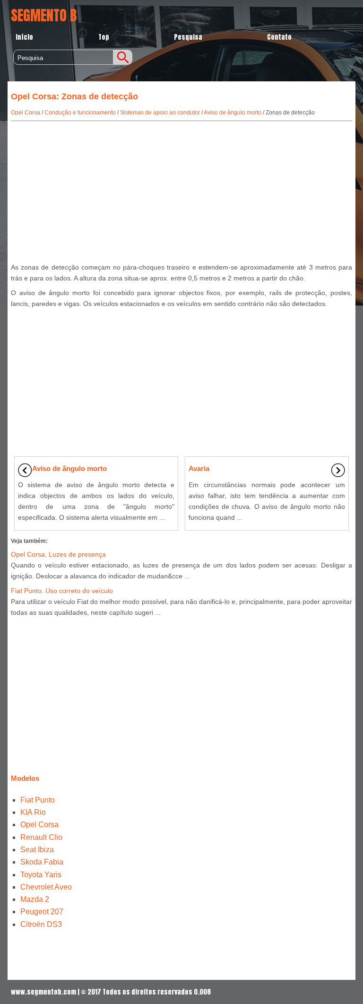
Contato (279, 37)
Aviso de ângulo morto (232, 112)
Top (103, 37)
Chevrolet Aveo (46, 887)
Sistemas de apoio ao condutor (160, 112)
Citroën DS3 (41, 924)
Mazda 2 (34, 899)
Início (24, 37)
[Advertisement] (181, 189)
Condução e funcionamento (80, 112)
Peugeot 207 (41, 912)
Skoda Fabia (41, 862)
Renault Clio (41, 837)
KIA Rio (33, 812)
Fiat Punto (37, 800)
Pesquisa (188, 37)
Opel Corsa (25, 112)
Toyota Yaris (40, 875)
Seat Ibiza (37, 850)
